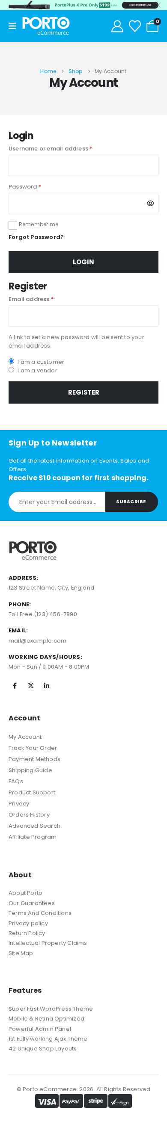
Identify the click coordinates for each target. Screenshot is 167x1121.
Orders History (29, 815)
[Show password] (150, 203)
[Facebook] (15, 685)
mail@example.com (37, 641)
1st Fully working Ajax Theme (48, 1039)
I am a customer (40, 362)
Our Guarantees (32, 903)
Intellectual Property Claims (48, 943)
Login (83, 261)
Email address (44, 299)
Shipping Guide (30, 770)
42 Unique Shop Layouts (43, 1048)
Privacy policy (28, 923)
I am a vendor (36, 370)
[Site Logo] (46, 26)
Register (83, 392)
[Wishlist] (135, 26)
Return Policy (27, 933)
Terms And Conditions (40, 913)
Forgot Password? (36, 237)
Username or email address (63, 149)
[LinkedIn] (46, 685)
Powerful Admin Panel (40, 1029)
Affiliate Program (33, 837)
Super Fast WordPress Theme (51, 1009)
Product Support (32, 792)
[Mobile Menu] (15, 26)
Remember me (38, 224)
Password (38, 187)
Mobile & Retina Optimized (46, 1019)
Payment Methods (34, 759)
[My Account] (117, 26)
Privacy (19, 803)
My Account (25, 737)
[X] (30, 685)
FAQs (16, 781)
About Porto (25, 893)
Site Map (21, 953)
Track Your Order (33, 748)
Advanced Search (34, 826)
